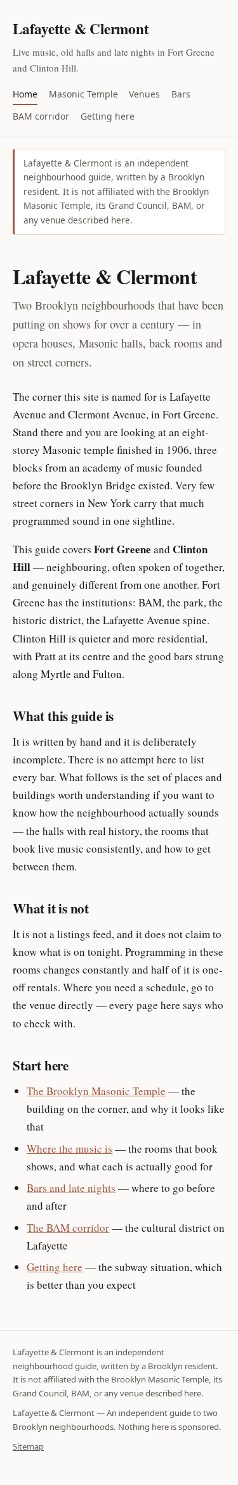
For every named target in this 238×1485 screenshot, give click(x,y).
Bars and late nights (71, 1188)
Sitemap (28, 1446)
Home (25, 94)
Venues (144, 94)
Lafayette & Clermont (81, 28)
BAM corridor (41, 116)
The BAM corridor (68, 1227)
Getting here (108, 116)
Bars (180, 94)
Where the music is (69, 1148)
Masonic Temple (83, 94)
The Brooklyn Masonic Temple (96, 1091)
